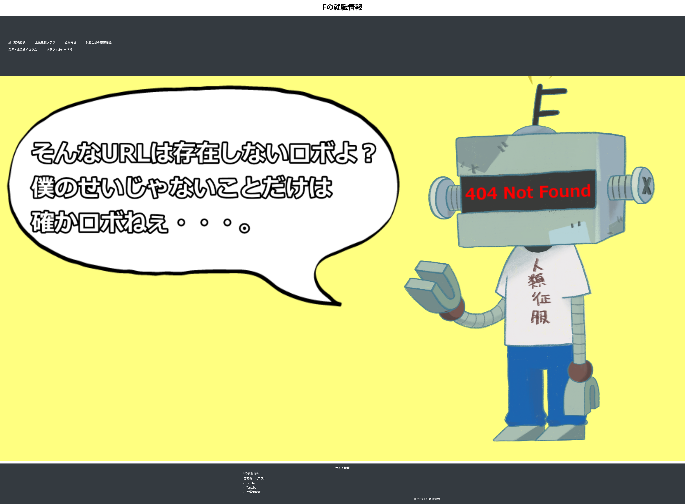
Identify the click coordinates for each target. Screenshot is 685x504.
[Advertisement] (416, 46)
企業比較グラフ (45, 42)
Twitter (251, 483)
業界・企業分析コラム (22, 49)
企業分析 (71, 42)
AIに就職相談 (17, 42)
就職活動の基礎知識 (98, 42)
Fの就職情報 (342, 7)
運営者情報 (253, 491)
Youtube (251, 487)
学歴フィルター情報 (59, 49)
